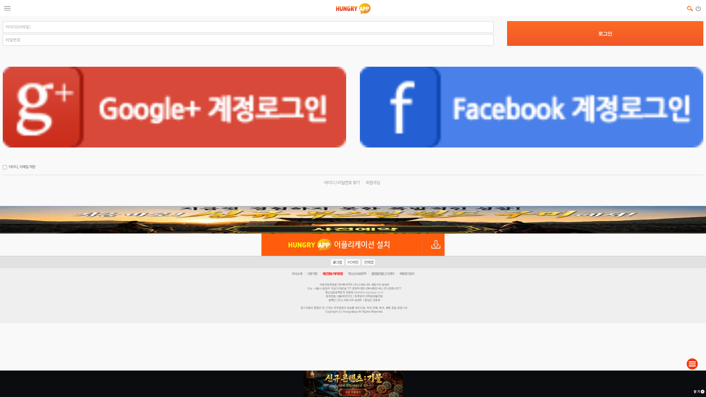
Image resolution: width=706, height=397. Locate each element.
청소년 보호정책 (357, 274)
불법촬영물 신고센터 (382, 274)
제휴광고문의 (406, 274)
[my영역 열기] (7, 7)
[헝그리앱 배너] (353, 220)
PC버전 (353, 262)
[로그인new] (698, 7)
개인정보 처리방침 (332, 274)
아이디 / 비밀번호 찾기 (342, 182)
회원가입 (373, 182)
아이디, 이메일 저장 (22, 167)
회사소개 (297, 274)
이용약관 (312, 274)
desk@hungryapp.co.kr (369, 292)
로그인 (605, 33)
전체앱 (368, 262)
